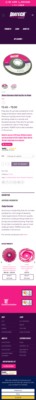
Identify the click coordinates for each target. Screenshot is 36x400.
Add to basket (20, 164)
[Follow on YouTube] (23, 5)
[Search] (32, 15)
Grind (3, 92)
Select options (9, 277)
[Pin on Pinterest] (18, 182)
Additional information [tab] (10, 200)
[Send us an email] (19, 5)
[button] (3, 15)
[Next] (31, 65)
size (3, 156)
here (26, 235)
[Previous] (4, 65)
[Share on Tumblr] (22, 182)
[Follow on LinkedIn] (21, 5)
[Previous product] (3, 102)
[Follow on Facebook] (13, 5)
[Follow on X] (17, 5)
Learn (17, 29)
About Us (26, 29)
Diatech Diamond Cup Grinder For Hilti (26, 268)
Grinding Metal (11, 177)
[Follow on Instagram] (15, 5)
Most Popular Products (25, 177)
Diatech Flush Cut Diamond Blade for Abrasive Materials (9, 268)
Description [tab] (6, 195)
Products (7, 29)
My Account (18, 39)
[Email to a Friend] (15, 182)
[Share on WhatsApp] (3, 182)
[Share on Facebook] (7, 182)
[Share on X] (11, 182)
